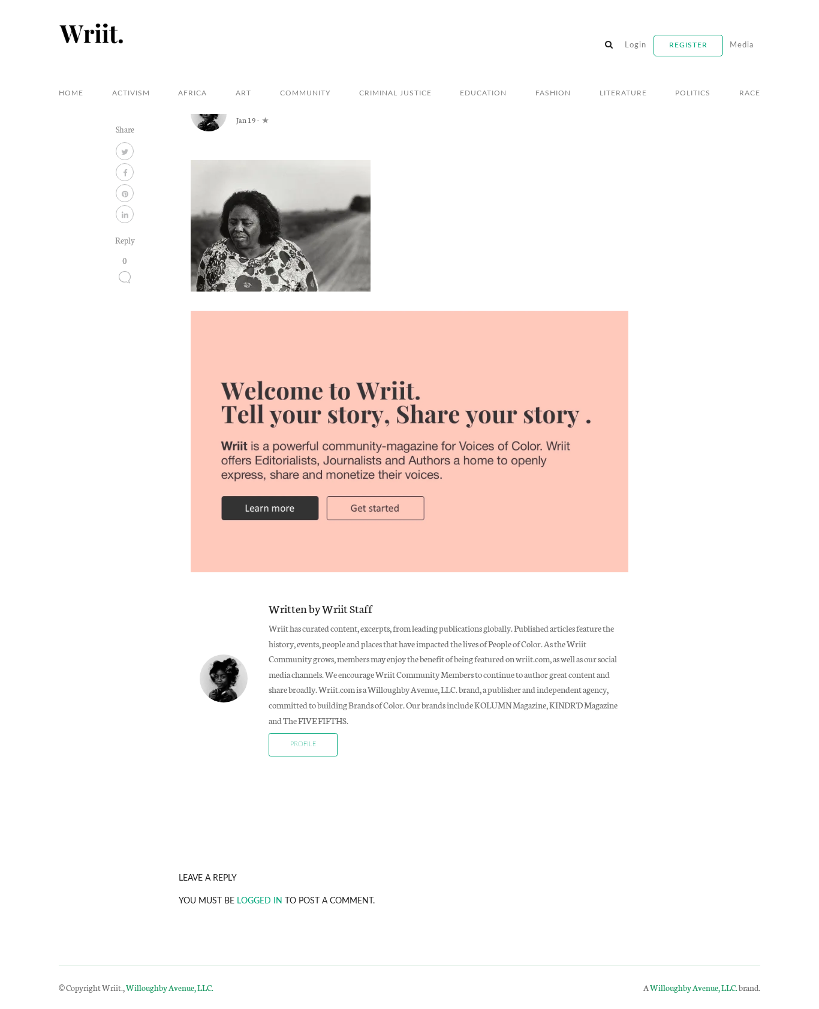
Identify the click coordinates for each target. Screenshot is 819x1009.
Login (635, 45)
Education (483, 93)
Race (749, 93)
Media (742, 45)
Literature (623, 93)
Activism (131, 93)
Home (71, 93)
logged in (259, 900)
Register (688, 45)
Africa (192, 93)
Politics (692, 93)
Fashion (553, 93)
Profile (303, 744)
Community (305, 93)
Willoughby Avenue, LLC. (169, 987)
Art (243, 93)
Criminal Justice (395, 93)
